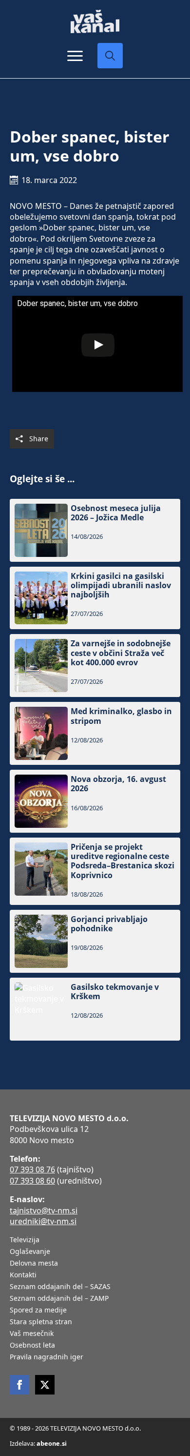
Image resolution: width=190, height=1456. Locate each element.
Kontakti (23, 1275)
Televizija (24, 1240)
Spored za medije (38, 1310)
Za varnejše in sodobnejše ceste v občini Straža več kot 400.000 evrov (121, 653)
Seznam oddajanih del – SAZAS (60, 1287)
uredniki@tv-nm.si (43, 1221)
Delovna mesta (34, 1264)
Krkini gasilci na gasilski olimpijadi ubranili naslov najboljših (121, 586)
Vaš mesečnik (32, 1334)
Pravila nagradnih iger (46, 1357)
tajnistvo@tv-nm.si (43, 1210)
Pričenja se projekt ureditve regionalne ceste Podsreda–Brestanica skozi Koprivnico (122, 861)
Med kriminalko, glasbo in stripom (121, 716)
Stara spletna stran (41, 1322)
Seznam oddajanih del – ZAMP (59, 1299)
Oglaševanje (30, 1252)
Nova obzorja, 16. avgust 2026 (118, 784)
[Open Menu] (75, 55)
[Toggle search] (110, 55)
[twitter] (45, 1384)
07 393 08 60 (32, 1180)
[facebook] (19, 1384)
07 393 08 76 (32, 1169)
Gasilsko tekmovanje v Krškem (115, 992)
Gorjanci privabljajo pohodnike (109, 924)
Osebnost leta (32, 1346)
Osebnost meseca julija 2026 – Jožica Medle (116, 513)
